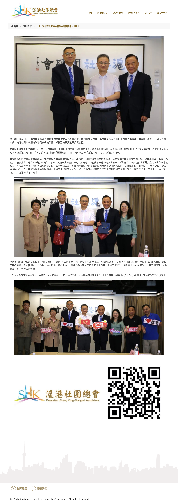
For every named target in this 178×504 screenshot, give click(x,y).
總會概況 (102, 12)
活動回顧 (133, 12)
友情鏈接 (22, 488)
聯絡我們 (162, 12)
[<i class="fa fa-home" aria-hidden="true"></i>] (90, 15)
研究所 (149, 12)
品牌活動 (118, 12)
